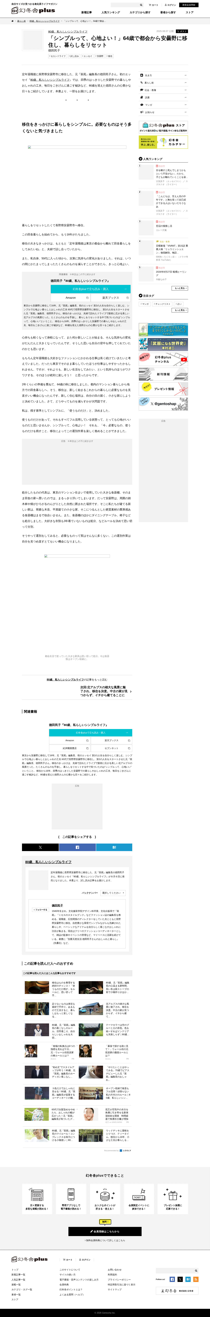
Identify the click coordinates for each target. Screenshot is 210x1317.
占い (179, 304)
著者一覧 (16, 1294)
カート (155, 5)
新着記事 (86, 12)
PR (73, 1059)
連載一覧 (16, 1284)
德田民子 (57, 905)
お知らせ (149, 112)
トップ (14, 1269)
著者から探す (168, 12)
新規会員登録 (188, 5)
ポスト (183, 31)
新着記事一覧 (18, 1274)
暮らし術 (21, 21)
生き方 (148, 75)
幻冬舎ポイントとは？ (71, 1289)
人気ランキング (111, 12)
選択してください (111, 893)
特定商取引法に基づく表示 (121, 1284)
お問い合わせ (115, 1269)
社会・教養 (150, 90)
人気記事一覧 (18, 1279)
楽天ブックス (110, 297)
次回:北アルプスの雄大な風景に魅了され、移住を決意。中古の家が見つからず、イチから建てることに (104, 691)
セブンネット (111, 748)
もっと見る (180, 288)
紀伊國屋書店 (70, 748)
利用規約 (112, 1274)
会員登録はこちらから (107, 1231)
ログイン (172, 5)
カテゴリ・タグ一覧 (21, 1289)
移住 (110, 56)
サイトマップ (115, 1289)
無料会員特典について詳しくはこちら (105, 1240)
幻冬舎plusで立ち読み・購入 (91, 289)
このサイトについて (70, 1269)
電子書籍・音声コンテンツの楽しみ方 (79, 1279)
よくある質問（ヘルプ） (72, 1294)
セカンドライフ (58, 56)
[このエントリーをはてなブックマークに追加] (188, 1280)
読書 (147, 97)
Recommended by (111, 1151)
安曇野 (100, 56)
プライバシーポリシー (119, 1279)
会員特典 (64, 1284)
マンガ (148, 105)
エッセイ (88, 56)
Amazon (71, 297)
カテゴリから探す (140, 12)
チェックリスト (163, 304)
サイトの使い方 (68, 1274)
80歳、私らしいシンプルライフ (45, 21)
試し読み (74, 56)
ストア (190, 12)
